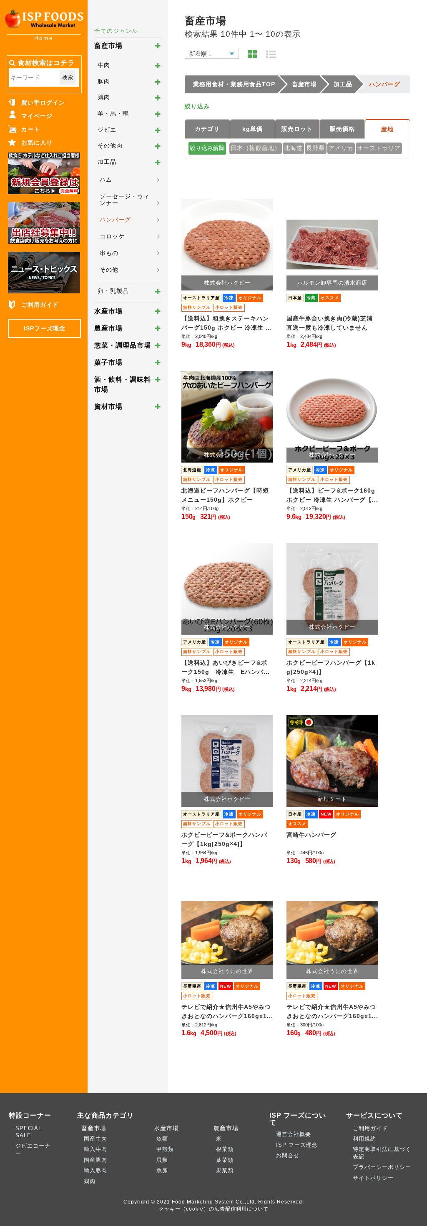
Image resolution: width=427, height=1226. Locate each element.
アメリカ (341, 148)
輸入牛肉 (95, 1149)
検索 (67, 77)
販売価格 (342, 128)
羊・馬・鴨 (113, 113)
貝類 (162, 1160)
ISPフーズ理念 (44, 328)
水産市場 (108, 311)
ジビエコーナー (32, 1149)
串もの (109, 253)
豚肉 (104, 81)
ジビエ (107, 129)
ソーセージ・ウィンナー (125, 199)
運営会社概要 (293, 1134)
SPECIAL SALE (28, 1131)
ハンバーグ (115, 219)
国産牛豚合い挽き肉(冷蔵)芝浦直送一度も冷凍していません (329, 323)
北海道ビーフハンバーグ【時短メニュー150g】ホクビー (225, 495)
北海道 (293, 148)
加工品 (107, 161)
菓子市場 (108, 362)
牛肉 (104, 65)
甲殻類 (165, 1149)
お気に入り (37, 142)
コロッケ (112, 236)
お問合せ (287, 1155)
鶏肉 (104, 97)
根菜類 (225, 1149)
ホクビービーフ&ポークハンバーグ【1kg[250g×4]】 (224, 839)
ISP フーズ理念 (297, 1145)
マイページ (37, 116)
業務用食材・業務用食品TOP (234, 84)
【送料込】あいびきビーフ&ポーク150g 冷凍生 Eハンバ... (225, 667)
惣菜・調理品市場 (122, 345)
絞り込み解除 (207, 148)
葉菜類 (225, 1160)
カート (30, 129)
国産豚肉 (95, 1160)
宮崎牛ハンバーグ (311, 834)
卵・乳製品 (113, 291)
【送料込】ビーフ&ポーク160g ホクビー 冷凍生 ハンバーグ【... (332, 495)
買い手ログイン (43, 102)
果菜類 (225, 1170)
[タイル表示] (252, 54)
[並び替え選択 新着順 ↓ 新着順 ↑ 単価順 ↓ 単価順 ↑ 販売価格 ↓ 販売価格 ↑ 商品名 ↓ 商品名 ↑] (212, 52)
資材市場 (108, 406)
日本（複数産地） (256, 148)
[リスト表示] (271, 54)
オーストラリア (379, 148)
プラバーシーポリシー (382, 1167)
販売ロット (297, 128)
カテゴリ (207, 128)
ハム (106, 179)
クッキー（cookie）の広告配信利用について (214, 1208)
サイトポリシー (373, 1178)
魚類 (162, 1139)
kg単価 (252, 128)
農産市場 (108, 328)
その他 (109, 269)
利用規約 (364, 1139)
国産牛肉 (95, 1139)
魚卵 (162, 1170)
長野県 (315, 148)
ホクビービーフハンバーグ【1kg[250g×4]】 (330, 667)
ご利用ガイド (40, 304)
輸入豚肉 (95, 1170)
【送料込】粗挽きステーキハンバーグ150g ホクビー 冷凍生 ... (226, 323)
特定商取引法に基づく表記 (382, 1152)
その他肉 (110, 145)
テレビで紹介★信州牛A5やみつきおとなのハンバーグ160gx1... (227, 1011)
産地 (387, 129)
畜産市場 (108, 45)
